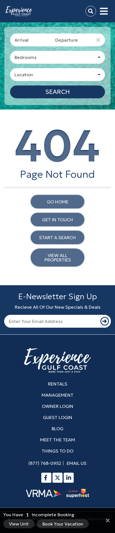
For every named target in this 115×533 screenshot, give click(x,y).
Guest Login (57, 417)
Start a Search (57, 237)
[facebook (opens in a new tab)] (46, 478)
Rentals (57, 384)
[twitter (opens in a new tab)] (57, 478)
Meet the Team (57, 439)
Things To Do (57, 451)
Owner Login (57, 406)
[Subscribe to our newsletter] (105, 321)
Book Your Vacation (62, 524)
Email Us (77, 463)
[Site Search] (90, 11)
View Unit (19, 524)
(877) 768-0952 (44, 463)
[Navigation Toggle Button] (103, 11)
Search (57, 92)
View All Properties (57, 258)
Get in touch (57, 219)
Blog (57, 428)
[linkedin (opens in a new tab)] (69, 478)
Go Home (57, 201)
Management (57, 395)
